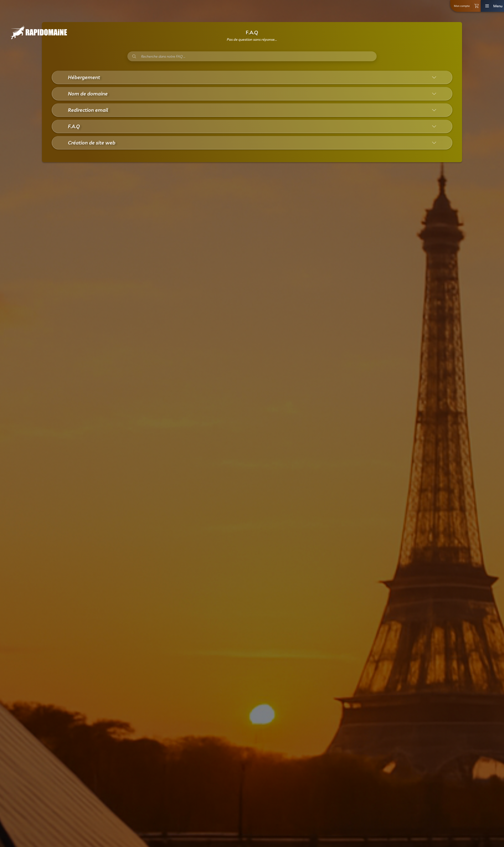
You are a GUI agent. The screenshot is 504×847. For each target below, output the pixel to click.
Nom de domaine (88, 94)
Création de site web (91, 143)
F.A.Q (74, 126)
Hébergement (84, 77)
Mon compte (462, 6)
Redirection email (88, 110)
